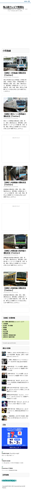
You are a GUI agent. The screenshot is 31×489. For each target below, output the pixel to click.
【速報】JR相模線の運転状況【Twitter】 (15, 183)
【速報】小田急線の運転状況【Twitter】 (15, 74)
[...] (9, 91)
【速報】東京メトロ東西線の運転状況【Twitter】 (15, 115)
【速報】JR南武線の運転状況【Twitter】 (15, 289)
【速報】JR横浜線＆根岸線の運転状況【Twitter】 (15, 252)
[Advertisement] (15, 30)
